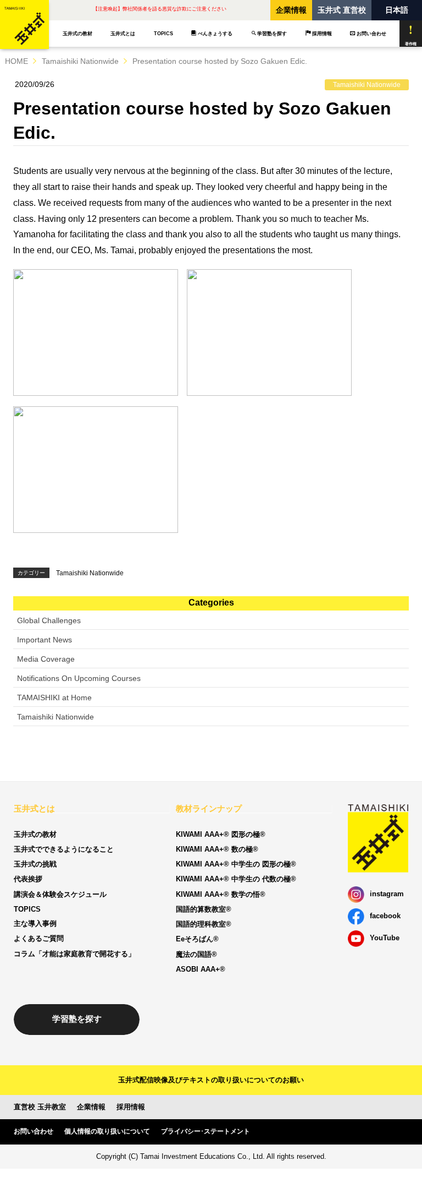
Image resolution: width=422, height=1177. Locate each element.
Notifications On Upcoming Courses (79, 678)
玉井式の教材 (77, 33)
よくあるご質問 (39, 938)
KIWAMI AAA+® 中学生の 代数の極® (236, 879)
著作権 (411, 44)
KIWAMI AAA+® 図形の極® (220, 834)
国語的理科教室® (203, 924)
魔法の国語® (196, 954)
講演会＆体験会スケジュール (60, 894)
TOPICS (163, 33)
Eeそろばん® (197, 939)
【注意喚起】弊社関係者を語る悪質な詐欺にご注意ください (159, 9)
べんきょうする (215, 33)
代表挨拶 (28, 879)
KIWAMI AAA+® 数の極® (217, 849)
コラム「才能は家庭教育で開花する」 (74, 954)
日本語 (396, 10)
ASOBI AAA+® (200, 969)
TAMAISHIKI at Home (54, 697)
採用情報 (322, 33)
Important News (44, 639)
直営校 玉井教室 (40, 1107)
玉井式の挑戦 (35, 864)
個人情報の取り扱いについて (107, 1131)
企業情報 (291, 10)
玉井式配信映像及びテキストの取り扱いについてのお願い (211, 1080)
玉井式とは (122, 33)
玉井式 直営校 (342, 10)
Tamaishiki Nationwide (80, 61)
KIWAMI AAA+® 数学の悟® (220, 894)
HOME (16, 61)
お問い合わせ (371, 33)
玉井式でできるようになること (64, 849)
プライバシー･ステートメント (205, 1131)
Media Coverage (46, 659)
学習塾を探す (272, 33)
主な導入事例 (35, 923)
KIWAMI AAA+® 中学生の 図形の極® (236, 864)
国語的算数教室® (203, 909)
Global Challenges (49, 620)
